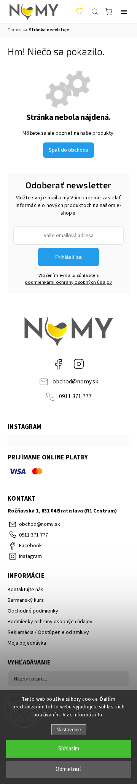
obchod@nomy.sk (75, 381)
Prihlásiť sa (68, 257)
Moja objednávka (27, 643)
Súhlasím (68, 749)
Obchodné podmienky (33, 611)
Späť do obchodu (68, 150)
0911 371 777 (75, 396)
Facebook (58, 364)
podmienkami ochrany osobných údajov (68, 282)
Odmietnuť (68, 769)
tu (100, 714)
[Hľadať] (94, 11)
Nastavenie (68, 729)
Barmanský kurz (26, 600)
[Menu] (123, 11)
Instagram (78, 364)
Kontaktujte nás (25, 589)
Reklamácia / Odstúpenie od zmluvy (48, 632)
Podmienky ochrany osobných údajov (50, 622)
